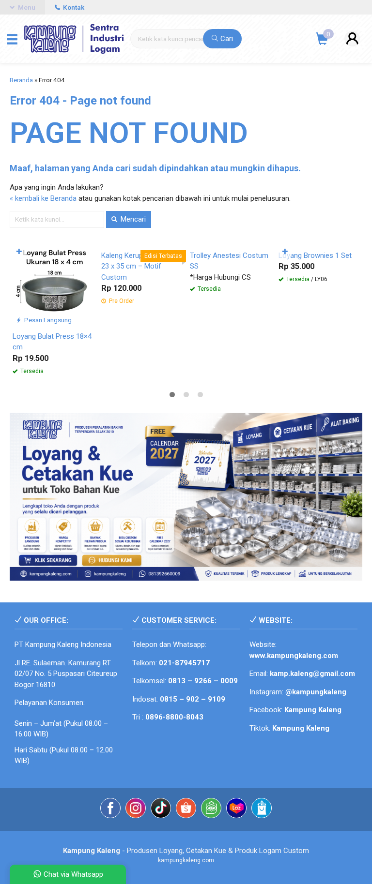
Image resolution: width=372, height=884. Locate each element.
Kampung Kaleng (300, 738)
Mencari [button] (132, 219)
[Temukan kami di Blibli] (261, 820)
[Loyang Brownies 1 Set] (319, 285)
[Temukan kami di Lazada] (236, 820)
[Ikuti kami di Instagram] (135, 820)
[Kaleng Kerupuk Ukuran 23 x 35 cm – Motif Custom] (141, 285)
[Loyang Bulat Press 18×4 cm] (53, 285)
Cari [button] (225, 38)
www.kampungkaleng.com (293, 666)
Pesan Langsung (47, 320)
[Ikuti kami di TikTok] (161, 820)
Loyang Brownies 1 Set (315, 336)
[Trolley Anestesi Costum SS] (230, 285)
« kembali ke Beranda (43, 198)
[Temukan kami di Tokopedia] (211, 820)
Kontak (73, 7)
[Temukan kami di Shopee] (186, 820)
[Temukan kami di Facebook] (110, 820)
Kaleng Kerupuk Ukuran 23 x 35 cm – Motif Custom (137, 347)
